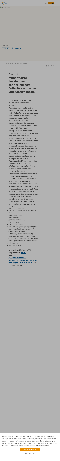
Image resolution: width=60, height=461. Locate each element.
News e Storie (13, 63)
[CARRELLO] (46, 3)
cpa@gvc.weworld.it (17, 258)
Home (7, 63)
